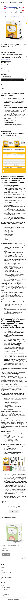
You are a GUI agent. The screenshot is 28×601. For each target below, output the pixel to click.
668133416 (5, 2)
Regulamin (3, 585)
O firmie (3, 568)
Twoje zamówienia (5, 592)
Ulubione (3, 595)
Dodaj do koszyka (12, 80)
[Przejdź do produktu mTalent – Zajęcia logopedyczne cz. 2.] (14, 532)
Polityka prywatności (5, 587)
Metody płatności (5, 576)
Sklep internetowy (12, 599)
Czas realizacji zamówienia (7, 578)
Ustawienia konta (5, 594)
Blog (2, 570)
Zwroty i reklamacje (5, 580)
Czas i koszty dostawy (6, 577)
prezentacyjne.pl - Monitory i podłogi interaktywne (10, 16)
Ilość (2, 68)
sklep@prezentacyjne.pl (17, 2)
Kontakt (2, 567)
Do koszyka (6, 554)
